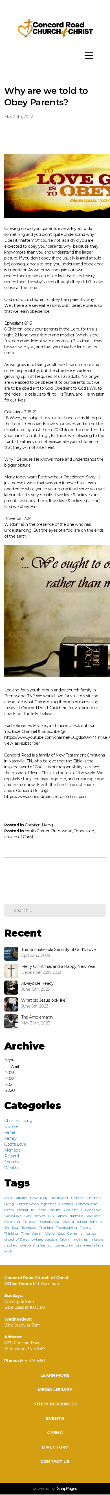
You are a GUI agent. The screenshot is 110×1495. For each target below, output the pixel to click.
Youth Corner (37, 830)
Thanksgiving (66, 1227)
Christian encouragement (36, 1204)
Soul (15, 1227)
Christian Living (39, 825)
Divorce (11, 1126)
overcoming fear (32, 1245)
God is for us (73, 1210)
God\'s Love (15, 1144)
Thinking (11, 1233)
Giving (55, 1432)
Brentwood (61, 830)
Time (24, 1233)
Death (9, 1210)
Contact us (55, 1461)
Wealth (10, 1167)
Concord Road (87, 1204)
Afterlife (21, 1198)
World (49, 1233)
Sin (6, 1227)
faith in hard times (73, 1239)
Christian (66, 1204)
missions (97, 1239)
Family (10, 1138)
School (82, 1221)
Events (55, 1418)
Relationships (48, 1221)
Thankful (46, 1227)
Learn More (55, 1375)
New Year (93, 1216)
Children (77, 1198)
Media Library (55, 1389)
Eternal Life (25, 1210)
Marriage (12, 1150)
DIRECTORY (55, 1447)
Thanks (85, 1227)
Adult (8, 1198)
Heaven (39, 1216)
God (27, 1216)
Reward (11, 1156)
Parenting (12, 1221)
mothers (10, 1245)
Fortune (55, 1210)
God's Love (93, 1210)
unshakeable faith (89, 1245)
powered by (55, 1488)
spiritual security (60, 1245)
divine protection (44, 1239)
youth (9, 1251)
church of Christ (18, 836)
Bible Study (38, 1198)
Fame (9, 1132)
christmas (88, 1233)
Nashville (76, 1216)
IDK (51, 1216)
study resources (55, 1404)
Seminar (96, 1221)
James (62, 1216)
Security (11, 1161)
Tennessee (84, 830)
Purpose (29, 1221)
